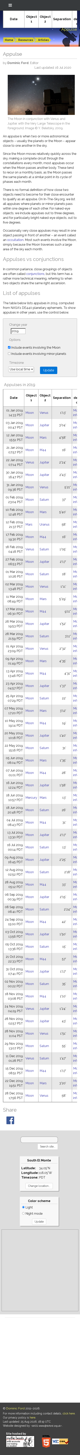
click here (69, 1413)
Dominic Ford (15, 1408)
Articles (43, 40)
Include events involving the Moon (35, 347)
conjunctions (35, 274)
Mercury (31, 797)
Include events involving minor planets (38, 354)
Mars (43, 437)
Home (9, 40)
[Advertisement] (40, 1270)
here (32, 1417)
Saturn (44, 499)
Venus (44, 413)
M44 (43, 450)
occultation (15, 240)
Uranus (45, 524)
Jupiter (44, 425)
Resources (25, 40)
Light (29, 1207)
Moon (29, 413)
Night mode (34, 1213)
